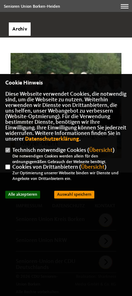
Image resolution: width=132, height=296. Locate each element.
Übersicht (101, 150)
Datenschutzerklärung (52, 139)
